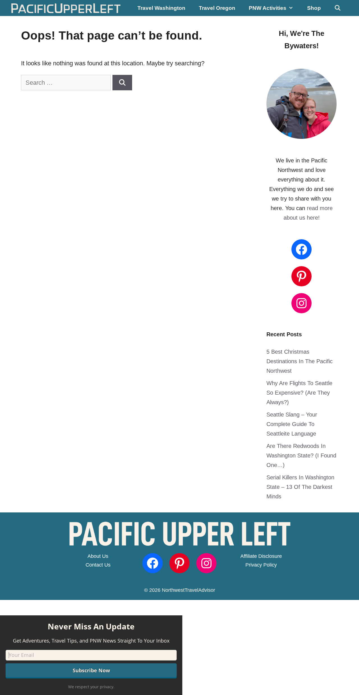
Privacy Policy (261, 565)
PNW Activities (267, 8)
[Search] (122, 82)
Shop (314, 8)
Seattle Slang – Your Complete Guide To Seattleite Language (291, 424)
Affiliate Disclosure (261, 556)
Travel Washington (161, 8)
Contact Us (98, 565)
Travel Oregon (217, 8)
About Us (98, 556)
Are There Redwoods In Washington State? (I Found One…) (301, 455)
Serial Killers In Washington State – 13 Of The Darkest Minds (300, 487)
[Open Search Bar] (338, 8)
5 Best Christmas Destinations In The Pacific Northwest (299, 361)
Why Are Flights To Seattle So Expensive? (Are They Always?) (299, 392)
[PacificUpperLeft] (66, 8)
